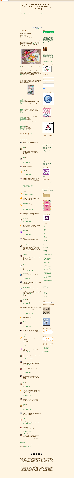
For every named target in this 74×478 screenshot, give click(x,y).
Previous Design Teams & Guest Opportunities (30, 13)
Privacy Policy (41, 13)
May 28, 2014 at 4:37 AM (27, 431)
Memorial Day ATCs (47, 263)
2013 (44, 290)
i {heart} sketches (22, 99)
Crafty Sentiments (23, 126)
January (46, 289)
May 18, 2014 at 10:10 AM (28, 242)
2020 (44, 232)
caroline (24, 374)
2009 (44, 296)
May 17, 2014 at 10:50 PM (28, 209)
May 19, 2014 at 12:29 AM (28, 313)
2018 (44, 234)
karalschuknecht (25, 367)
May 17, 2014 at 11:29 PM (28, 216)
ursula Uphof (25, 212)
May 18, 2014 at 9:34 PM (27, 303)
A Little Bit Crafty (23, 113)
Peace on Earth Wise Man (48, 252)
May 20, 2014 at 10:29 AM (28, 358)
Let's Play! (45, 265)
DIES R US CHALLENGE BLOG (28, 185)
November (46, 243)
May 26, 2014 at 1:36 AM (27, 423)
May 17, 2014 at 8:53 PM (27, 188)
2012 (44, 292)
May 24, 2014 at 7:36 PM (27, 409)
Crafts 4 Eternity (22, 110)
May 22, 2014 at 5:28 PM (27, 395)
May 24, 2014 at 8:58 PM (27, 415)
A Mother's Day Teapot (47, 276)
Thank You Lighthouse (47, 271)
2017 (44, 236)
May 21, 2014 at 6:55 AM (27, 379)
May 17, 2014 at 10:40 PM (28, 200)
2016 (44, 237)
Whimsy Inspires (22, 124)
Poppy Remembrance (47, 274)
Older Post (39, 444)
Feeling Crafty (22, 103)
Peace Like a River (47, 262)
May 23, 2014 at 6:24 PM (27, 401)
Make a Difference (46, 351)
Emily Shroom (25, 218)
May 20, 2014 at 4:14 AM (27, 351)
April (45, 284)
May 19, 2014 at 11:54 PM (28, 345)
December (46, 241)
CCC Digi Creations (23, 114)
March (46, 286)
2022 (44, 229)
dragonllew (24, 273)
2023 (44, 227)
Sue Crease (24, 254)
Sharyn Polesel (25, 280)
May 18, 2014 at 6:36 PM (27, 297)
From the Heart (35, 43)
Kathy (23, 321)
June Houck (24, 433)
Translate (39, 28)
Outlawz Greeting (22, 107)
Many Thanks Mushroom (48, 277)
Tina (23, 347)
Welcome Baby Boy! (47, 268)
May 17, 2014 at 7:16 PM (27, 167)
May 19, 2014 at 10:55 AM (28, 318)
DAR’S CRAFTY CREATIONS (27, 186)
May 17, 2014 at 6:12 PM (27, 162)
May (45, 251)
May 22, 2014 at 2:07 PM (27, 386)
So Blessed (45, 255)
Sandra (24, 147)
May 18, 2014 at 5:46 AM (27, 227)
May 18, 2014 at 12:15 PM (28, 252)
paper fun (24, 306)
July (45, 248)
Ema (23, 294)
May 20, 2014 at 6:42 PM (27, 372)
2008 (44, 297)
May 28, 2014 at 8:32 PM (27, 439)
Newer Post (22, 444)
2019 (44, 233)
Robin (23, 397)
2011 (44, 293)
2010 (44, 295)
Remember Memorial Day (48, 254)
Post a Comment (22, 442)
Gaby (23, 426)
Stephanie (24, 411)
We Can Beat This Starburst (48, 280)
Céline (24, 264)
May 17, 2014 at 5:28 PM (27, 145)
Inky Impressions (22, 120)
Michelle (24, 157)
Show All (53, 354)
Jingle (23, 360)
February (46, 287)
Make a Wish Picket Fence (25, 31)
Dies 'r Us (21, 116)
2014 (44, 240)
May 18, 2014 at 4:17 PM (27, 284)
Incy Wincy (22, 131)
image (21, 66)
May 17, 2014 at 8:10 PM (27, 174)
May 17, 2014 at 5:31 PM (27, 154)
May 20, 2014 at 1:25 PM (27, 364)
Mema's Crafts (22, 117)
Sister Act (21, 112)
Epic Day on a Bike (47, 261)
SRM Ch (21, 100)
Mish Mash (45, 352)
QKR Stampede (22, 101)
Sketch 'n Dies (22, 104)
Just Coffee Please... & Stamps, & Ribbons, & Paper (37, 6)
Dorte (23, 141)
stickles (25, 135)
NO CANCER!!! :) (47, 259)
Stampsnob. (24, 354)
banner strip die (32, 67)
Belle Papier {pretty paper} (47, 348)
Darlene (24, 176)
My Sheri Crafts (22, 105)
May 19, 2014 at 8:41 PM (27, 334)
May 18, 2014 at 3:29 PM (27, 278)
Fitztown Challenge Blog (33, 289)
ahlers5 (24, 329)
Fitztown (21, 127)
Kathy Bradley (25, 299)
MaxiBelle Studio (25, 203)
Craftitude (21, 109)
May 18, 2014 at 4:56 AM (27, 221)
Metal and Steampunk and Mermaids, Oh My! (48, 258)
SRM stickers (39, 77)
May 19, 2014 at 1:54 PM (27, 326)
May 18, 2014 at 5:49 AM (27, 234)
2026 (44, 225)
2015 (44, 239)
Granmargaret (25, 230)
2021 (44, 230)
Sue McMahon (25, 165)
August (46, 247)
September (46, 246)
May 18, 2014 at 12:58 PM (28, 270)
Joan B (24, 191)
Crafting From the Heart (24, 129)
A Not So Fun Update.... (47, 269)
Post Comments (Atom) (27, 446)
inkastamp (45, 350)
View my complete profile (47, 61)
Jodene (24, 418)
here (30, 293)
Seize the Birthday (23, 119)
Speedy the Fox (22, 108)
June (45, 250)
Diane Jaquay (25, 315)
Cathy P (24, 196)
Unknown (24, 170)
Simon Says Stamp (23, 121)
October (46, 244)
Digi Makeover (22, 130)
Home (22, 13)
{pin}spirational (22, 128)
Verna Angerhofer (25, 244)
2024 (44, 226)
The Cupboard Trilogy (23, 118)
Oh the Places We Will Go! (48, 279)
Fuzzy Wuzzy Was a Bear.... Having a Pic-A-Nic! (48, 273)
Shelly (23, 382)
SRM (21, 74)
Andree (24, 404)
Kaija (23, 237)
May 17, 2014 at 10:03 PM (28, 194)
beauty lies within (46, 347)
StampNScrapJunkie (26, 287)
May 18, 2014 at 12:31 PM (28, 261)
